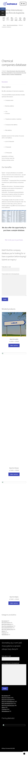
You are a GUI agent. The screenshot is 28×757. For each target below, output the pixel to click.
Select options (14, 345)
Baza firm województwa (12, 25)
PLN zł (3, 9)
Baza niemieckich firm (18, 72)
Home (4, 25)
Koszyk (21, 753)
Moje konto (4, 754)
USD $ (4, 14)
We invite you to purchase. (14, 240)
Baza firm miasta (11, 71)
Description (5, 82)
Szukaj (14, 754)
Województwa (18, 74)
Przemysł (12, 74)
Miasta (8, 74)
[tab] (14, 82)
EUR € (4, 11)
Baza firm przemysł (20, 71)
